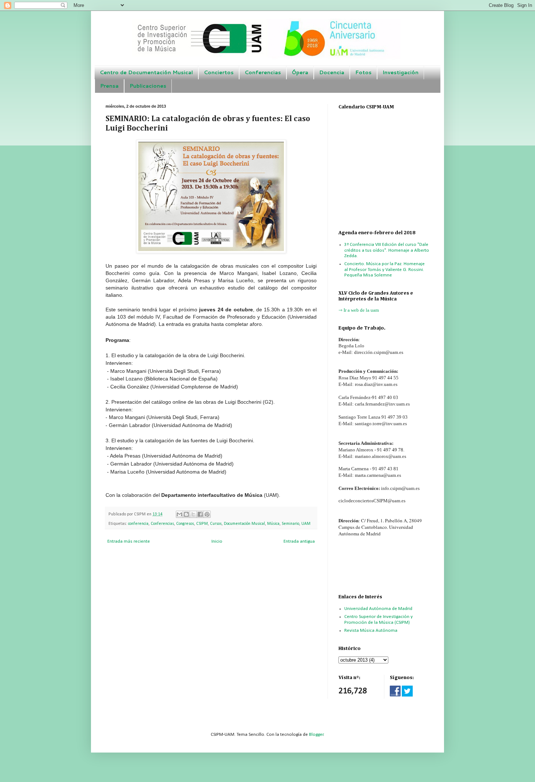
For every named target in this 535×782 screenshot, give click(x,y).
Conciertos (219, 72)
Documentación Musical (244, 524)
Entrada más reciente (128, 541)
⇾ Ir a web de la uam (358, 310)
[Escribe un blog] (186, 514)
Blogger (316, 734)
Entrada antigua (299, 541)
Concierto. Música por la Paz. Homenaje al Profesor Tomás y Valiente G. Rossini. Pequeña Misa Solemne (384, 270)
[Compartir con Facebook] (200, 514)
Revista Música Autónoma (370, 630)
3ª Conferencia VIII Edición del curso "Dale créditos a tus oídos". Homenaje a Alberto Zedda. (386, 250)
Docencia (331, 72)
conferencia (138, 524)
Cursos (216, 524)
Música (273, 524)
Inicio (216, 541)
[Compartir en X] (193, 514)
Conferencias (263, 72)
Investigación (401, 72)
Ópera (300, 72)
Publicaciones (148, 85)
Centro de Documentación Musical (146, 72)
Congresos (185, 524)
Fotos (363, 72)
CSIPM (202, 524)
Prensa (109, 85)
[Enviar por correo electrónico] (179, 514)
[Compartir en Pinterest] (207, 514)
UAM (305, 524)
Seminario (290, 524)
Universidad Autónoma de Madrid (378, 608)
